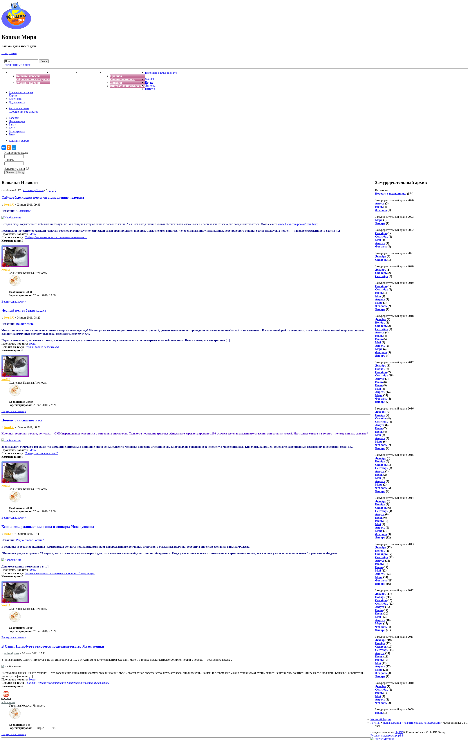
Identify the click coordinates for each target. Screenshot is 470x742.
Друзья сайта (17, 102)
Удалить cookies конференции (422, 722)
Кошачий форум (380, 719)
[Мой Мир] (14, 147)
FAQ (12, 127)
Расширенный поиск (17, 64)
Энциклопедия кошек (64, 72)
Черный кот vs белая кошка (23, 310)
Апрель (380, 243)
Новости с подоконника (390, 193)
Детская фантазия (91, 72)
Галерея (14, 117)
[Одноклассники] (9, 147)
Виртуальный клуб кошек (127, 85)
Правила (116, 76)
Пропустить (9, 53)
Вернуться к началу (13, 301)
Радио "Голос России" (30, 540)
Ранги (12, 124)
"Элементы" (24, 210)
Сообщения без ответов (23, 111)
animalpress (11, 653)
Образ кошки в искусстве (33, 79)
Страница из (33, 190)
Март (378, 220)
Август (379, 203)
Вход (12, 134)
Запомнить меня (15, 168)
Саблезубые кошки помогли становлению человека (42, 197)
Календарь (15, 98)
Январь (380, 223)
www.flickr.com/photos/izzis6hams (298, 224)
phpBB (399, 732)
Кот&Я (9, 204)
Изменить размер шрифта (161, 72)
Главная (14, 72)
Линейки (116, 82)
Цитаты (150, 88)
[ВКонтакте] (3, 147)
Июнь (379, 206)
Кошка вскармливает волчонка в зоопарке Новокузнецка (47, 527)
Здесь (32, 234)
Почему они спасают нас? (22, 420)
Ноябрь (380, 322)
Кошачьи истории (28, 82)
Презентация (17, 121)
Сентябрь (381, 236)
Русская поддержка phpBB (387, 735)
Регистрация (17, 131)
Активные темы (19, 108)
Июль (379, 335)
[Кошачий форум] (16, 28)
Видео (149, 82)
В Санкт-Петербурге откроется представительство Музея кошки (52, 646)
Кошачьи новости (28, 76)
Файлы (149, 78)
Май (378, 239)
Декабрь (380, 256)
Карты (13, 95)
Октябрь (381, 233)
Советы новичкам (122, 79)
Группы (375, 722)
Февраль (381, 210)
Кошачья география (21, 92)
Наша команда (392, 722)
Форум (107, 72)
